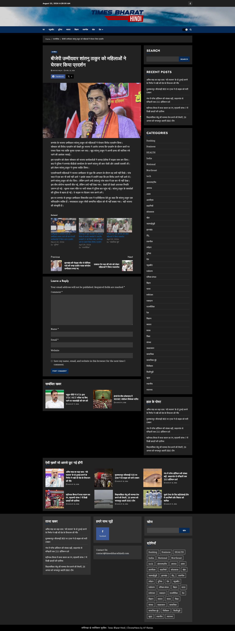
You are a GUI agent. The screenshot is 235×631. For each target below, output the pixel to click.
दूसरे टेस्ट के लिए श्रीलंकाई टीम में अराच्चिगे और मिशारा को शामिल (176, 497)
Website (55, 350)
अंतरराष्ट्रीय (151, 182)
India (149, 158)
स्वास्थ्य (149, 389)
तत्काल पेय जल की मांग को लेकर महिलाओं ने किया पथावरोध (118, 235)
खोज (150, 521)
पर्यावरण (149, 271)
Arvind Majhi (58, 71)
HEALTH (150, 152)
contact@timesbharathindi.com (112, 553)
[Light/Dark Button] (185, 29)
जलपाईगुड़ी (150, 223)
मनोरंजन (149, 294)
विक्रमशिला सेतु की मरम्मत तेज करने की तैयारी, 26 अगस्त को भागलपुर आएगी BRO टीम (127, 497)
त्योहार (148, 247)
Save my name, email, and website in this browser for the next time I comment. (89, 363)
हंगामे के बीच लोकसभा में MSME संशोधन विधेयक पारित (126, 398)
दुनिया (60, 29)
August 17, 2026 (73, 404)
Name (55, 329)
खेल (93, 29)
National (150, 164)
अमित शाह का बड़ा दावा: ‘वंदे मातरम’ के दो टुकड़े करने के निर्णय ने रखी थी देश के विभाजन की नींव (78, 476)
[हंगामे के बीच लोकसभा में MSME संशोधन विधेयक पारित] (102, 399)
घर (44, 29)
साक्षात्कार (150, 348)
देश (100, 29)
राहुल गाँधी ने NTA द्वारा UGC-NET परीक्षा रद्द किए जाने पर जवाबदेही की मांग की (77, 397)
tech (148, 176)
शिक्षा (148, 336)
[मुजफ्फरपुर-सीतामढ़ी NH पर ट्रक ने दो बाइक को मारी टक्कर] (103, 478)
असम (148, 193)
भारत (148, 288)
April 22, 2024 (70, 71)
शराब (148, 330)
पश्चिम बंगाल (151, 276)
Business (150, 146)
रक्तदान (149, 300)
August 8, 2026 (121, 403)
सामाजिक (150, 354)
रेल (147, 312)
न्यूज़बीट (51, 29)
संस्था (148, 342)
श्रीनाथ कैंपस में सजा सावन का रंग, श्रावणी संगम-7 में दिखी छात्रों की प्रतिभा (78, 497)
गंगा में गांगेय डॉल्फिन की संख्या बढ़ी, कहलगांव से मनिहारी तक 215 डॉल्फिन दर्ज (164, 100)
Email (54, 339)
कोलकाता (150, 211)
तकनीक (85, 29)
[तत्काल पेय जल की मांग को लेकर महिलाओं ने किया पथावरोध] (119, 225)
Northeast (151, 170)
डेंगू (147, 235)
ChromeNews (133, 627)
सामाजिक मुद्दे (151, 360)
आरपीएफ (150, 199)
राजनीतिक (54, 52)
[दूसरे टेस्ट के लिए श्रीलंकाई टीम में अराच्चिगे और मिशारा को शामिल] (152, 499)
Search (153, 50)
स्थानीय (149, 383)
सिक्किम (149, 365)
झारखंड (149, 229)
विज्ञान (77, 29)
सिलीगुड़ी (150, 371)
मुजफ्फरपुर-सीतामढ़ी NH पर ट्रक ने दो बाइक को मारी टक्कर (127, 476)
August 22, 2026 (73, 484)
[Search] (190, 29)
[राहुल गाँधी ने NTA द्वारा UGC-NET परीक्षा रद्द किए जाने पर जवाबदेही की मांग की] (54, 399)
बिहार (148, 282)
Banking (150, 140)
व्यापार (68, 29)
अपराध (149, 187)
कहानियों (149, 205)
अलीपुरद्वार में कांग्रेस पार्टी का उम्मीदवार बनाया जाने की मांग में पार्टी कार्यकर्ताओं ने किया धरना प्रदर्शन (63, 236)
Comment (57, 292)
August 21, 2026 (171, 504)
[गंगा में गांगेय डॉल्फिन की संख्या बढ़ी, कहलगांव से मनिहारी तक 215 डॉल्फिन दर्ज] (152, 478)
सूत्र (148, 377)
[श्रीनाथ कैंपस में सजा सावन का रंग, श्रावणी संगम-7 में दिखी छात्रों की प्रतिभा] (54, 499)
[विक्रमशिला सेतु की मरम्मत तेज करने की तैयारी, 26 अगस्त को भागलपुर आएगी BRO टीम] (103, 499)
